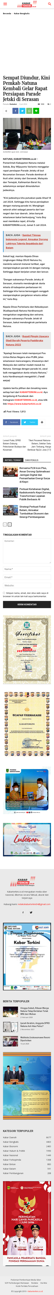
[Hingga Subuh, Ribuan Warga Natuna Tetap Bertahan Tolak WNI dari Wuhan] (10, 1012)
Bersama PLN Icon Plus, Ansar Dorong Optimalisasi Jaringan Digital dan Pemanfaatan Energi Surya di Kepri (35, 475)
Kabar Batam (9, 514)
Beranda (7, 13)
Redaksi (13, 104)
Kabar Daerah (9, 475)
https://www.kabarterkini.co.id (24, 403)
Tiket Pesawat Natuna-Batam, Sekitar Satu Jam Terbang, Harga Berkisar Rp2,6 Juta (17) (39, 445)
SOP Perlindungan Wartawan (17, 1283)
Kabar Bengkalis (22, 13)
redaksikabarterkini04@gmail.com (34, 904)
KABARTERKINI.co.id (31, 392)
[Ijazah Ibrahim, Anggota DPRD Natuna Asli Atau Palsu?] (10, 1027)
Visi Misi (43, 1283)
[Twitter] (22, 111)
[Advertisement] (27, 46)
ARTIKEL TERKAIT (13, 460)
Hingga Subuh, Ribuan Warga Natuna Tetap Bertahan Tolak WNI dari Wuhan (34, 1011)
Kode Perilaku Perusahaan (27, 1286)
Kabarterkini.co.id (35, 1291)
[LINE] (36, 111)
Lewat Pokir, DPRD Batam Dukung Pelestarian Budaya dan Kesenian (14, 445)
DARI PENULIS (31, 460)
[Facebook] (15, 111)
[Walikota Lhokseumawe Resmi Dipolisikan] (10, 1041)
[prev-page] (5, 524)
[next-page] (10, 524)
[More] (42, 422)
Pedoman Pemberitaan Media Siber (26, 1280)
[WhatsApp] (29, 111)
